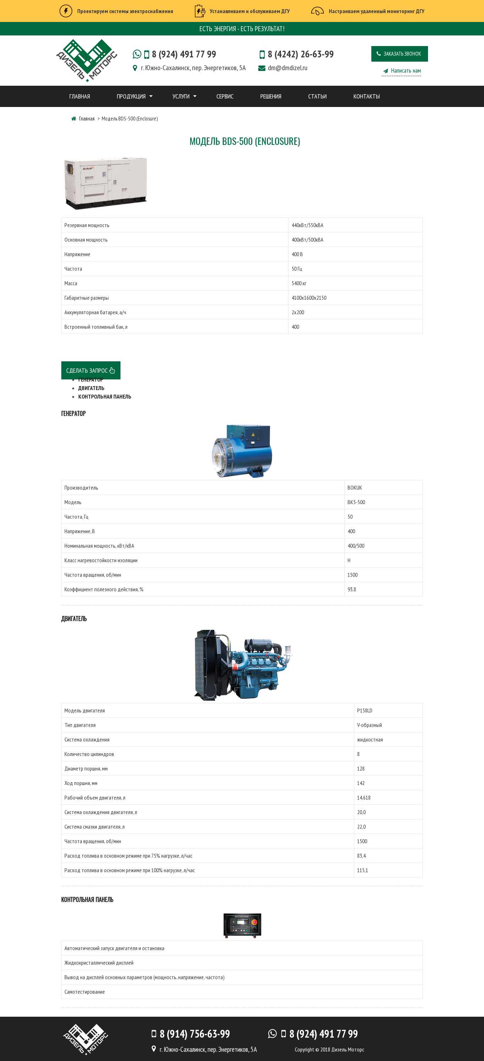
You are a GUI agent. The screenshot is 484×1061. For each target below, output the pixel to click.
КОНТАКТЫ (367, 96)
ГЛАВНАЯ (79, 96)
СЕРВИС (224, 96)
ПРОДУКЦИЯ (131, 96)
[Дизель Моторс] (86, 59)
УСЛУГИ (181, 96)
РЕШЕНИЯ (270, 96)
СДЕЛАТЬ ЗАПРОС (87, 370)
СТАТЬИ (317, 96)
